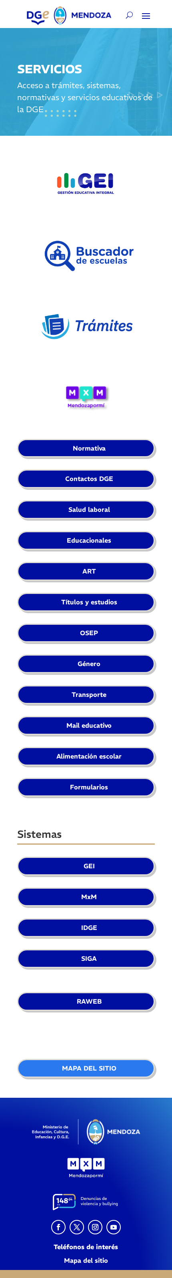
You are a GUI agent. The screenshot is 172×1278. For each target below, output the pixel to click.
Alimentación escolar (89, 756)
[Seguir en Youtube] (113, 1227)
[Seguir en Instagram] (95, 1227)
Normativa (89, 448)
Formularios (89, 787)
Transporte (89, 694)
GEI (89, 866)
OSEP (89, 633)
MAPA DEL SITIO (89, 1068)
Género (89, 664)
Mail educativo (89, 725)
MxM (89, 897)
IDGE (89, 928)
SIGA (89, 958)
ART (89, 571)
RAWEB (89, 1001)
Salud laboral (89, 509)
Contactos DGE (89, 479)
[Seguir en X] (77, 1227)
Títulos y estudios (89, 602)
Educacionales (89, 540)
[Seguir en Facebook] (58, 1227)
